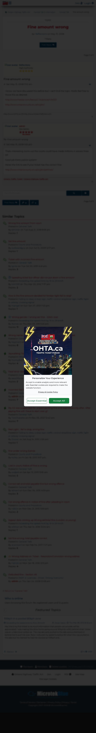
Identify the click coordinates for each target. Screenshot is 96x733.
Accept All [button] (59, 400)
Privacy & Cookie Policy (48, 392)
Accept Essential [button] (37, 400)
